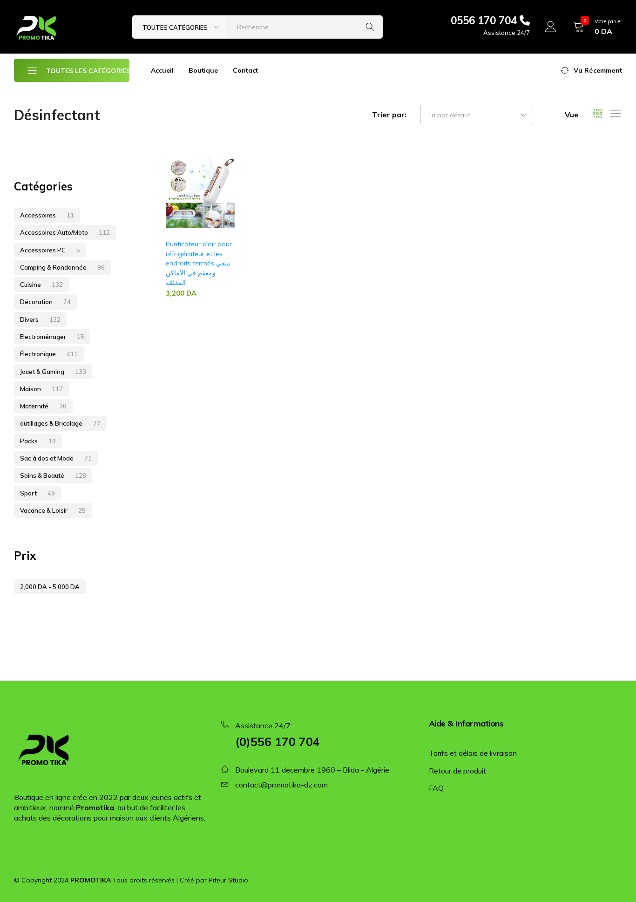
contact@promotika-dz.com (281, 784)
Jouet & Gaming (53, 371)
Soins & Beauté (53, 475)
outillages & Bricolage (60, 423)
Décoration (45, 301)
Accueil (162, 70)
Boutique (203, 70)
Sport (37, 493)
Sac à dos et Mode (56, 458)
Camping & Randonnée (62, 267)
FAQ (436, 788)
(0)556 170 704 (277, 741)
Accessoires (47, 215)
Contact (245, 70)
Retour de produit (457, 770)
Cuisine (41, 284)
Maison (41, 389)
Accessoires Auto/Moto (65, 232)
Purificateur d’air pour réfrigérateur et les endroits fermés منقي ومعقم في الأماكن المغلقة (199, 263)
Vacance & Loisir (53, 510)
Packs (38, 441)
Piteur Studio (228, 880)
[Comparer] (231, 195)
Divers (40, 319)
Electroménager (52, 336)
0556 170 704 (485, 20)
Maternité (43, 406)
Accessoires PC (50, 250)
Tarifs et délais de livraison (473, 753)
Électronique (49, 354)
